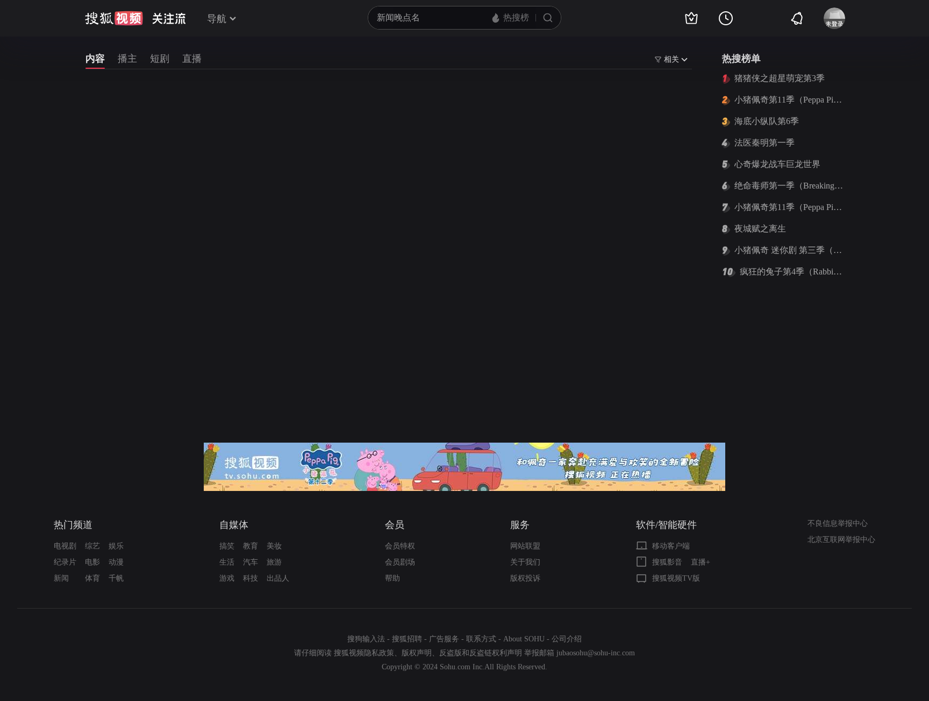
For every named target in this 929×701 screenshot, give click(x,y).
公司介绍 (567, 639)
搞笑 (226, 546)
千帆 (116, 578)
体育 (92, 578)
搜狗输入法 (366, 639)
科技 (250, 578)
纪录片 (65, 562)
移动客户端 (671, 546)
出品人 (278, 578)
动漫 (116, 562)
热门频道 (73, 524)
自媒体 (233, 524)
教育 (250, 546)
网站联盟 (525, 546)
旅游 (274, 562)
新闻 (61, 578)
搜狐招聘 (407, 639)
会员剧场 (400, 562)
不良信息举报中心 (837, 523)
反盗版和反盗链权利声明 (480, 653)
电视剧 (65, 546)
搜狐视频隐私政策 (364, 653)
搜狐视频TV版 (676, 578)
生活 (226, 562)
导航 (216, 19)
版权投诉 (525, 578)
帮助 (392, 578)
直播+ (700, 562)
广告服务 (444, 639)
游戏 (226, 578)
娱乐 (116, 546)
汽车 (250, 562)
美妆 (274, 546)
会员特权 (400, 546)
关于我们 (525, 562)
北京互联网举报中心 (841, 540)
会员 (394, 524)
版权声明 (417, 653)
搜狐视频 (114, 18)
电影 (92, 562)
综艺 (92, 546)
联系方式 (481, 639)
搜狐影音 (667, 562)
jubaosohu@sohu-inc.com (595, 653)
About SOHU (524, 639)
